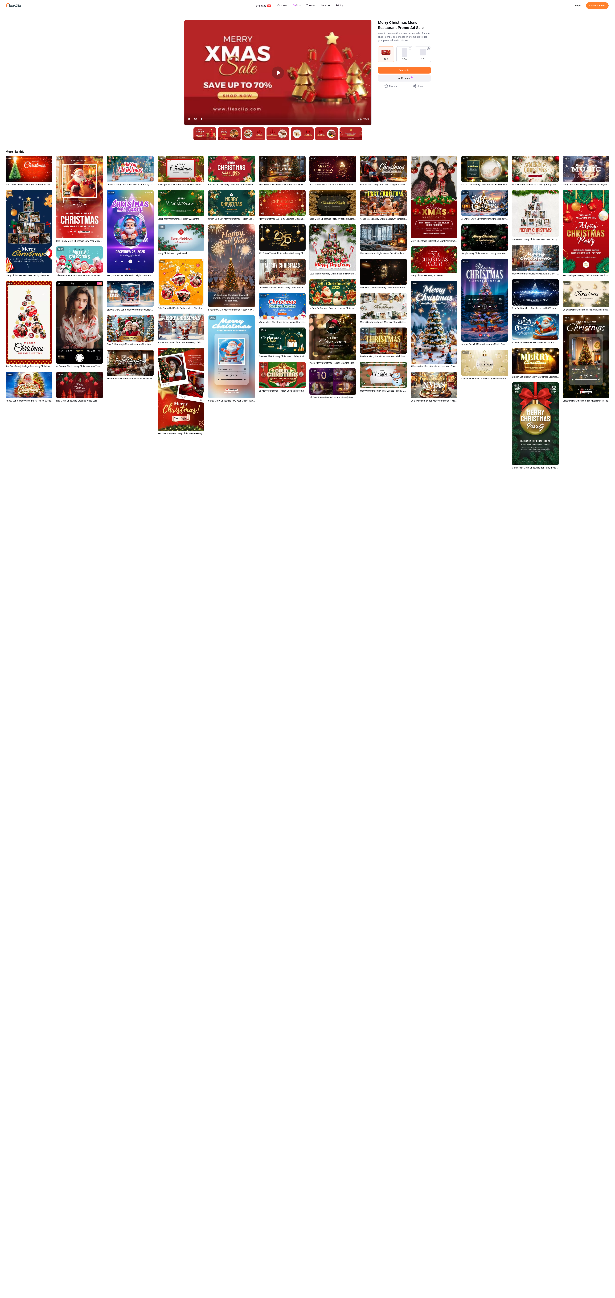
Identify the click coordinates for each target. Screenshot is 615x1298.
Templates (260, 5)
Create (281, 5)
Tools (309, 5)
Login (578, 5)
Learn (324, 5)
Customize (404, 70)
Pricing (340, 5)
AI (297, 5)
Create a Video (597, 5)
